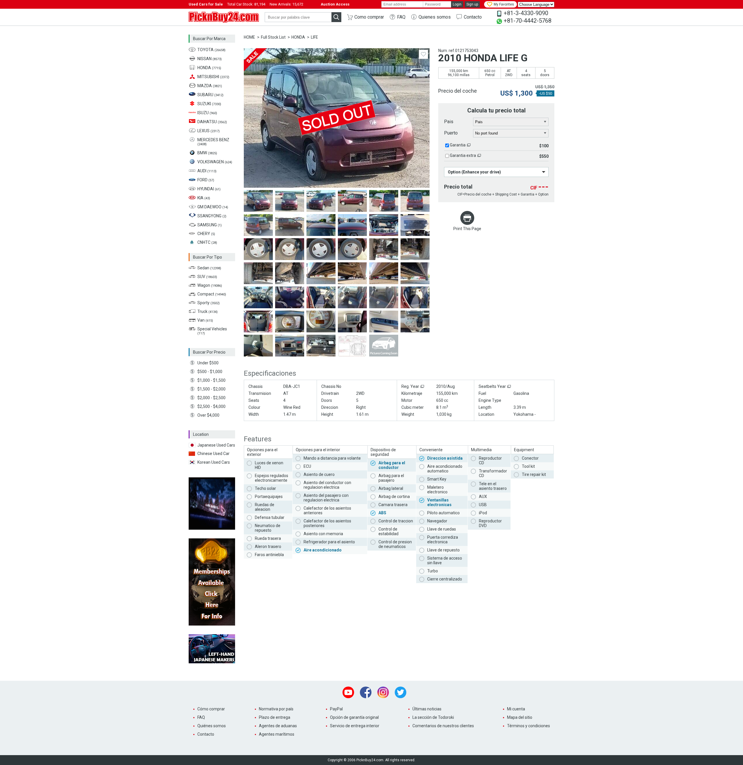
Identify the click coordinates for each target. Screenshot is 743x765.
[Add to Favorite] (423, 54)
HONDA (298, 37)
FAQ (401, 17)
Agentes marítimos (276, 734)
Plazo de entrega (274, 717)
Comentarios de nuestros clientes (443, 725)
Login (457, 4)
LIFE (314, 37)
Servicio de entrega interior (354, 725)
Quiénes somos (211, 725)
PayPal (336, 709)
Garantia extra (463, 155)
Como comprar (369, 17)
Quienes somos (435, 17)
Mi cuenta (516, 709)
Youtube (348, 692)
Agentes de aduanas (278, 725)
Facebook (366, 692)
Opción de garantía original (354, 717)
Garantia (458, 145)
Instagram (383, 692)
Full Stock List (273, 37)
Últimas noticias (426, 709)
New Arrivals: (286, 4)
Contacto (473, 17)
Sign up (472, 4)
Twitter (400, 692)
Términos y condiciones (528, 725)
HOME (249, 37)
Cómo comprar (211, 709)
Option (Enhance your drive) (474, 172)
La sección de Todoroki (433, 717)
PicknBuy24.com (224, 17)
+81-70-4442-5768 (527, 20)
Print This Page (467, 228)
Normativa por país (276, 709)
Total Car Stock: (246, 4)
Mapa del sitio (519, 717)
